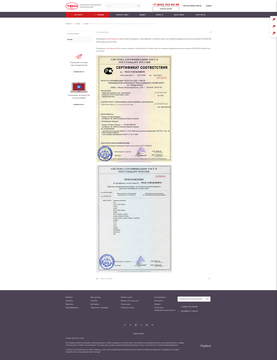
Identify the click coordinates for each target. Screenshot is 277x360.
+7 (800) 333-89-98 (165, 4)
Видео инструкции (130, 301)
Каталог (69, 297)
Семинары (126, 304)
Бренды (69, 304)
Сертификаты (72, 308)
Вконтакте (124, 325)
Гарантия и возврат (99, 308)
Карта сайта (138, 334)
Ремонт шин (126, 297)
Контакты (158, 301)
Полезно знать (127, 308)
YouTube (130, 325)
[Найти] (138, 6)
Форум (157, 304)
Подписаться (78, 104)
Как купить (95, 297)
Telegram (152, 325)
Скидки (69, 301)
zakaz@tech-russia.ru (189, 311)
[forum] (141, 325)
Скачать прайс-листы (192, 6)
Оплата (93, 301)
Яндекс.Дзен (135, 325)
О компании (160, 297)
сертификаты (113, 39)
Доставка (94, 304)
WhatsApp (146, 325)
